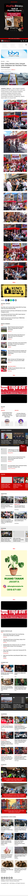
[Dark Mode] (21, 41)
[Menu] (26, 41)
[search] (23, 41)
